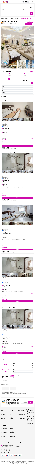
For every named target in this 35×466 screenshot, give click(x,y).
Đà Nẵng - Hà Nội (21, 413)
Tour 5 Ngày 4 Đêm (4, 429)
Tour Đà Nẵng (12, 429)
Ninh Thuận (3, 417)
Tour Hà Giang (12, 433)
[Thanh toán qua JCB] (20, 455)
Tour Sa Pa (11, 428)
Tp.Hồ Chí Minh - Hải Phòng (30, 413)
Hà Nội (2, 410)
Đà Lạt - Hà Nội (20, 417)
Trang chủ (2, 18)
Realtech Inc (30, 460)
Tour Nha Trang (12, 436)
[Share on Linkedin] (9, 450)
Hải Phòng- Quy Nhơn (21, 419)
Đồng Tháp (11, 410)
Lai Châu (11, 413)
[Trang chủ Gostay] (5, 2)
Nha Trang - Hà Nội (21, 414)
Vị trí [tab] (15, 375)
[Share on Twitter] (4, 450)
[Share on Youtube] (7, 450)
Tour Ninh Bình (12, 432)
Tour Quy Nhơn (12, 431)
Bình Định (2, 413)
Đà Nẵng (2, 419)
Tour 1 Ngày (3, 436)
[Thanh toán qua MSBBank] (15, 455)
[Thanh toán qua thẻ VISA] (11, 455)
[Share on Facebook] (2, 450)
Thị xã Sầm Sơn (17, 18)
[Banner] (3, 401)
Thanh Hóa (11, 18)
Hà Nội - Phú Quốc (21, 410)
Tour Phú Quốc (12, 427)
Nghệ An (11, 414)
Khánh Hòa (3, 418)
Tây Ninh (11, 419)
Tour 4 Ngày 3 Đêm (4, 431)
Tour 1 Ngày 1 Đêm (4, 435)
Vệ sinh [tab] (27, 375)
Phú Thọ (11, 415)
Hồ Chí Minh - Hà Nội (21, 411)
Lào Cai (11, 411)
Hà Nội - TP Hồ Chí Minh (30, 411)
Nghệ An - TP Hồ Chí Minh (30, 419)
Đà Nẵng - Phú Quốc (30, 423)
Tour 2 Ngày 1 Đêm (4, 433)
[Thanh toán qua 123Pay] (3, 455)
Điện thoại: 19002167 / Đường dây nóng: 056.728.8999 (11, 446)
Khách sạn (6, 18)
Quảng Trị (11, 418)
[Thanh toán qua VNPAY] (7, 455)
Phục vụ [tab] (23, 375)
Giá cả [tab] (19, 375)
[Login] (32, 2)
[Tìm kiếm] (31, 13)
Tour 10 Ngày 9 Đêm (4, 427)
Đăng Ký (30, 402)
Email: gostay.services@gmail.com (8, 445)
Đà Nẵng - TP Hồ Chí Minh (30, 417)
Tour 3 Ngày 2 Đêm (4, 432)
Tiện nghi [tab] (12, 377)
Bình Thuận (3, 414)
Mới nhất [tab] (11, 375)
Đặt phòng (18, 145)
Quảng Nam (12, 417)
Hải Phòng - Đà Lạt (21, 418)
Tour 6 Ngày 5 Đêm (4, 428)
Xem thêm (31, 71)
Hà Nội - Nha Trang (30, 420)
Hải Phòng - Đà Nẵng (21, 415)
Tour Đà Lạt (12, 435)
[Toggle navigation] (1, 1)
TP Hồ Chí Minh (3, 411)
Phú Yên (2, 415)
